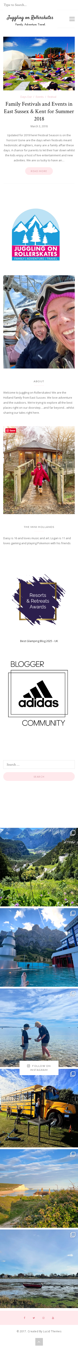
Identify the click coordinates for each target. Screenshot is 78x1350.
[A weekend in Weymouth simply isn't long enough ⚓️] (39, 1027)
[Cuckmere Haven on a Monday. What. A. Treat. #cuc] (39, 1188)
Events (40, 97)
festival (52, 97)
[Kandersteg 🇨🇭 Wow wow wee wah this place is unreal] (39, 867)
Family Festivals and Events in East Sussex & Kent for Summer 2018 (39, 111)
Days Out (26, 97)
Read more (39, 171)
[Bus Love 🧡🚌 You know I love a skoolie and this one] (39, 1108)
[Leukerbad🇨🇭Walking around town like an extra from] (39, 947)
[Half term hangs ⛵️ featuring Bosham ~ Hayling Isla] (39, 1268)
